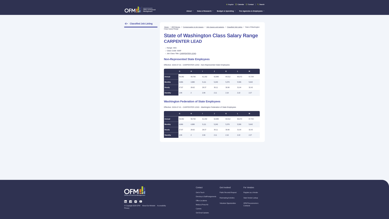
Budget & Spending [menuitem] (225, 11)
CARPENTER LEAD (188, 54)
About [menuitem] (189, 11)
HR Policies (176, 27)
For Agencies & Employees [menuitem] (251, 11)
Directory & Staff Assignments (206, 196)
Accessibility (161, 206)
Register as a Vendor (250, 192)
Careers (198, 209)
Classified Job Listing (141, 23)
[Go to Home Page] (140, 9)
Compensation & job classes (193, 27)
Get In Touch (200, 192)
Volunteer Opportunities (228, 203)
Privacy (126, 208)
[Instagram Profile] (135, 201)
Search (261, 4)
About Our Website (148, 206)
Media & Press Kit (202, 205)
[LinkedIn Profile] (125, 201)
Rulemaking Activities (227, 198)
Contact (251, 4)
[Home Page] (134, 191)
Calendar (241, 4)
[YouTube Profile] (140, 201)
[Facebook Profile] (130, 201)
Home (166, 27)
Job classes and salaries (215, 27)
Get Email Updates (202, 213)
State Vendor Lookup (250, 198)
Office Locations (201, 200)
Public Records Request (228, 192)
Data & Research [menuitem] (204, 11)
